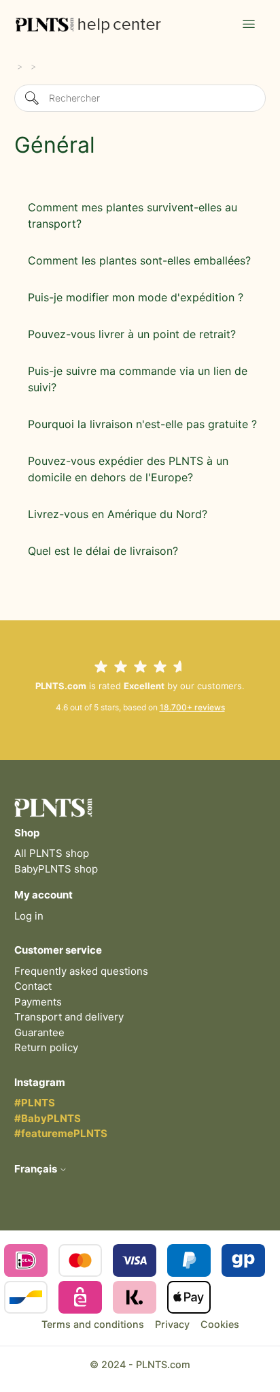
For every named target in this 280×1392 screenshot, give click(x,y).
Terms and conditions (92, 1324)
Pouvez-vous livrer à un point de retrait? (132, 334)
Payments (38, 1001)
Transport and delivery (69, 1016)
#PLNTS (34, 1102)
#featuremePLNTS (60, 1133)
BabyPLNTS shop (56, 868)
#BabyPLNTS (47, 1118)
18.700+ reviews (192, 707)
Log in (28, 915)
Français (36, 1169)
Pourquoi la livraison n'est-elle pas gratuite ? (142, 424)
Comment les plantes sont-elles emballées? (139, 260)
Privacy (172, 1324)
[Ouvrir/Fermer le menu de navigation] (249, 24)
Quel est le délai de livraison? (103, 551)
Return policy (46, 1047)
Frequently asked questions (81, 971)
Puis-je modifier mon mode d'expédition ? (135, 297)
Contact (33, 986)
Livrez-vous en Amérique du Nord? (117, 514)
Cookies (219, 1324)
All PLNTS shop (51, 853)
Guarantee (39, 1032)
